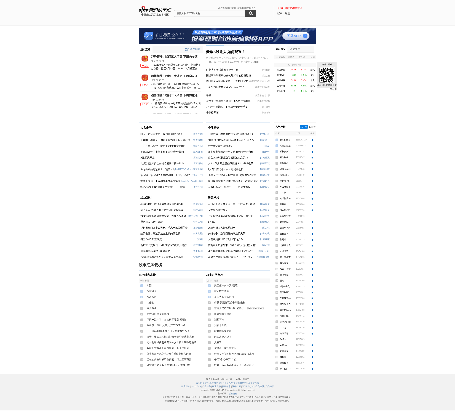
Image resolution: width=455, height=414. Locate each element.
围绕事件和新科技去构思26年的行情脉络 (228, 75)
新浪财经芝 (285, 216)
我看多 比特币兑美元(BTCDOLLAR (166, 325)
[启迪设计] (265, 163)
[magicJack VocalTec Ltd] (192, 181)
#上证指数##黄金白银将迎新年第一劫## (162, 163)
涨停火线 (284, 316)
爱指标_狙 (285, 181)
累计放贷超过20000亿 (220, 146)
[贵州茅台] (265, 140)
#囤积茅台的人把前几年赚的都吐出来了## (231, 140)
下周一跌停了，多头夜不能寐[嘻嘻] (166, 319)
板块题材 (146, 197)
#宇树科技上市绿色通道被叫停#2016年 (161, 204)
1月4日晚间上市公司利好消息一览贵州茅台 (164, 227)
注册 (287, 13)
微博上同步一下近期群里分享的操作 (160, 181)
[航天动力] (198, 151)
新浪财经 (232, 8)
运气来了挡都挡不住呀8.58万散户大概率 (228, 101)
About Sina (196, 386)
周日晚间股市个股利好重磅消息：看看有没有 (233, 181)
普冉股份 (281, 75)
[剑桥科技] (198, 146)
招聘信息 (226, 386)
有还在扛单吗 (221, 291)
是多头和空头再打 (224, 297)
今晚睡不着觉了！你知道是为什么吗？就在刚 (165, 140)
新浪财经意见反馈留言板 (247, 383)
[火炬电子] (265, 233)
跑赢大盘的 (285, 169)
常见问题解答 (202, 383)
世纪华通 (281, 85)
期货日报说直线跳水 (158, 314)
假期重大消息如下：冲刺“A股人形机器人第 (232, 245)
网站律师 (236, 386)
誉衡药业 (281, 91)
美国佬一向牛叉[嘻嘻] (226, 285)
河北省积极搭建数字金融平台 (222, 69)
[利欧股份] (265, 204)
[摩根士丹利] (264, 251)
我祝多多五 (285, 151)
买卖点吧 (284, 175)
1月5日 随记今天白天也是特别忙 (225, 169)
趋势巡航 (284, 222)
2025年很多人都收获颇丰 (221, 227)
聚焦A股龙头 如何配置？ (225, 52)
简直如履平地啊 (223, 314)
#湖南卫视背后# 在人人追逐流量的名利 (161, 257)
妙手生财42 (285, 368)
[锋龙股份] (265, 187)
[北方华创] (198, 210)
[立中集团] (198, 251)
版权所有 (233, 393)
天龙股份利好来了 (218, 210)
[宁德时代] (198, 257)
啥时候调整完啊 (223, 331)
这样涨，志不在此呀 (225, 348)
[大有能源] (265, 157)
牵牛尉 (283, 192)
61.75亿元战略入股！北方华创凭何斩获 (161, 210)
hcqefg (283, 327)
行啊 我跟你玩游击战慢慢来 (229, 302)
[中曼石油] (265, 134)
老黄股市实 (285, 245)
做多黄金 (152, 308)
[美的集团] (265, 169)
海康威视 (281, 80)
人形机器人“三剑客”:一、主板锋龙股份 (229, 187)
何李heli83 (284, 292)
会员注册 (259, 386)
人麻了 (218, 342)
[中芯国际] (198, 245)
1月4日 (211, 222)
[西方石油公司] (195, 216)
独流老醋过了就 (262, 95)
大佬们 (150, 302)
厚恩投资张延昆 (262, 87)
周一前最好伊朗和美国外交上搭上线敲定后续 (171, 342)
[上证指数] (198, 157)
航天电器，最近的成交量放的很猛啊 (160, 233)
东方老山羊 (285, 186)
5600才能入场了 (223, 336)
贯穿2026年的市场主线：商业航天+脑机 (162, 151)
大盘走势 (146, 127)
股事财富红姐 (263, 101)
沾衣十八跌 (220, 325)
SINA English (248, 386)
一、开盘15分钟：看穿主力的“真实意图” (162, 146)
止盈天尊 (284, 251)
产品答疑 (269, 386)
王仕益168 (285, 233)
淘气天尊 (284, 333)
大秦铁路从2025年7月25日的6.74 (225, 239)
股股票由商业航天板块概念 (155, 251)
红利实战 (284, 163)
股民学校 (213, 197)
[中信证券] (198, 204)
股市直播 (145, 49)
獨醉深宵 (284, 363)
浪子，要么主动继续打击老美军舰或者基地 (170, 336)
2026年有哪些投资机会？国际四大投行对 (230, 251)
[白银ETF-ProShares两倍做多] (189, 169)
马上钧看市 (285, 257)
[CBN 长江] (197, 175)
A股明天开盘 (147, 157)
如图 (149, 285)
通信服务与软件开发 (151, 222)
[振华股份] (198, 227)
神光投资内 (285, 304)
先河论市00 (285, 298)
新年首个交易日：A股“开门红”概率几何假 (163, 245)
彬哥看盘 (284, 351)
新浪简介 (185, 386)
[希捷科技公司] (263, 257)
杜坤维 (283, 204)
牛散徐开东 (212, 112)
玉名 (282, 280)
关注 (146, 65)
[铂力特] (266, 227)
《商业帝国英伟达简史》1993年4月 (225, 87)
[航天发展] (198, 134)
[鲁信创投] (265, 175)
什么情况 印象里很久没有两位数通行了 (168, 331)
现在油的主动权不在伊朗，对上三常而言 (169, 359)
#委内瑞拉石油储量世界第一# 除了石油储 (163, 216)
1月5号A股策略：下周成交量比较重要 (227, 106)
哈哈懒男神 (285, 198)
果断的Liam (285, 310)
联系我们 (216, 386)
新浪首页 (251, 8)
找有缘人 (152, 291)
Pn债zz (283, 339)
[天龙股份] (265, 210)
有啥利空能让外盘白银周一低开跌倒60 (168, 348)
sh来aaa (283, 345)
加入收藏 (222, 8)
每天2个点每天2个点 (225, 359)
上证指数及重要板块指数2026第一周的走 (230, 216)
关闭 (333, 89)
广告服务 (206, 386)
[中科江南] (198, 222)
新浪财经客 (285, 140)
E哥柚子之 (285, 286)
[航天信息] (265, 222)
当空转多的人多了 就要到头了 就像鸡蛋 (168, 365)
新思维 (283, 239)
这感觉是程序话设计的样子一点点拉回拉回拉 (239, 308)
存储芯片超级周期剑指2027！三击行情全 (230, 257)
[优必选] (266, 245)
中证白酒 (266, 112)
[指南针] (266, 151)
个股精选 (213, 127)
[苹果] (200, 239)
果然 (208, 95)
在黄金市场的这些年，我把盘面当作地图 (230, 151)
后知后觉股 (285, 145)
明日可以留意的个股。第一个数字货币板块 (231, 204)
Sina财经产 (285, 210)
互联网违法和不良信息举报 (222, 383)
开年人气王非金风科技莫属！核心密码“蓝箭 (232, 175)
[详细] (255, 61)
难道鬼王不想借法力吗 (259, 81)
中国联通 (266, 70)
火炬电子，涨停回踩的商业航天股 (226, 233)
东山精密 (281, 69)
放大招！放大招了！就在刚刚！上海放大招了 (165, 175)
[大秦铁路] (265, 239)
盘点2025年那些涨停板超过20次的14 (228, 157)
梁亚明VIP (285, 228)
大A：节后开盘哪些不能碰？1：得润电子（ (232, 163)
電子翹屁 (266, 107)
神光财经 (284, 157)
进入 (313, 69)
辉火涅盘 (284, 263)
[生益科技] (198, 187)
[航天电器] (198, 233)
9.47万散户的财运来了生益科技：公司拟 (162, 187)
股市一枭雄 (285, 269)
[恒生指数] (198, 140)
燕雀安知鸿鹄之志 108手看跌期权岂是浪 (169, 353)
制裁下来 (219, 319)
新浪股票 (241, 8)
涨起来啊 (152, 297)
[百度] (267, 146)
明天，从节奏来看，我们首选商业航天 (161, 134)
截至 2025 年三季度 (151, 239)
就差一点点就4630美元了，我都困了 (234, 365)
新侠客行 (266, 75)
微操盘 (283, 357)
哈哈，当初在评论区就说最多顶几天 (234, 353)
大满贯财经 (285, 321)
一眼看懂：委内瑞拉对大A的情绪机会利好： (232, 134)
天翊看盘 (284, 275)
